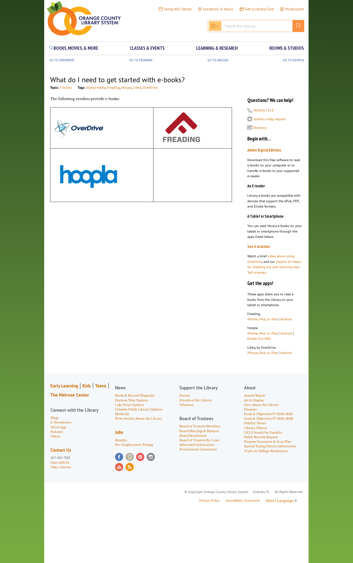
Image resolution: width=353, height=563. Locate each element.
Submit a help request (269, 119)
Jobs (119, 432)
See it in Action (258, 246)
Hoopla (127, 87)
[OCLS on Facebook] (119, 457)
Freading (113, 87)
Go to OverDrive (61, 60)
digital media (96, 87)
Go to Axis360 (217, 60)
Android (286, 319)
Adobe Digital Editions (264, 150)
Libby (137, 87)
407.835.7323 (263, 110)
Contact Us (60, 450)
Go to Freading (140, 60)
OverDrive (150, 87)
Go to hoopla (293, 60)
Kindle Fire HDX (259, 338)
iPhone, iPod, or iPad (262, 319)
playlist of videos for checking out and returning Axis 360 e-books (274, 267)
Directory (260, 128)
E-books (66, 87)
